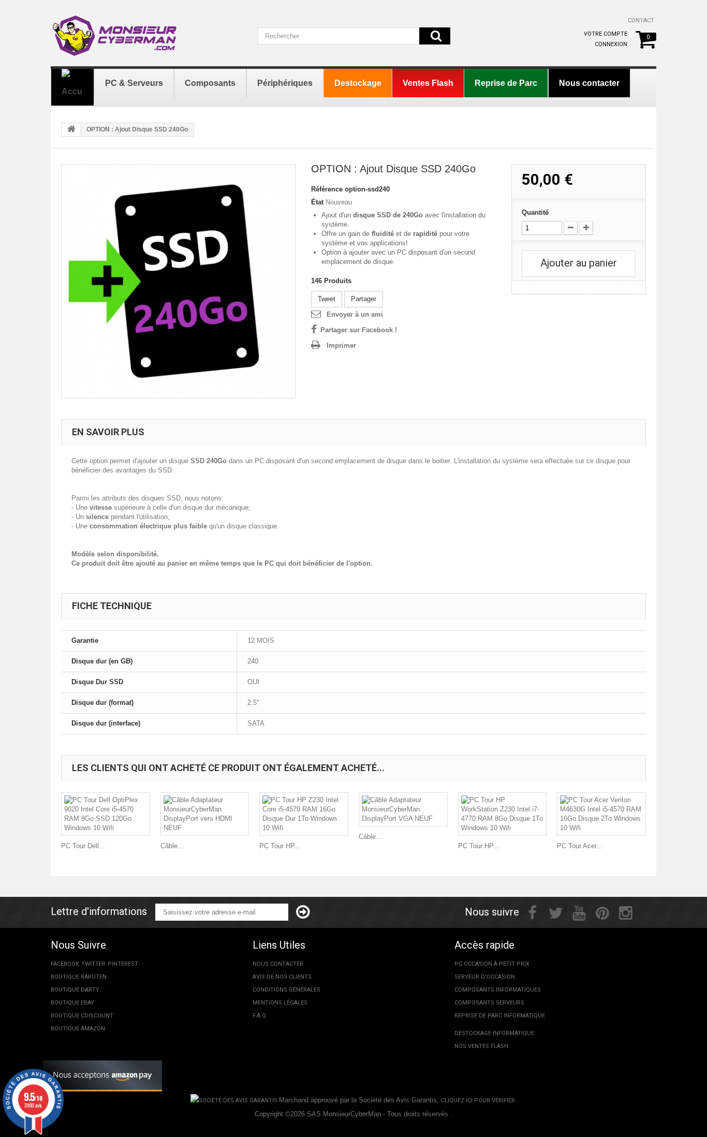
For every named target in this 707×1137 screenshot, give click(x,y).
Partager (363, 299)
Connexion (611, 44)
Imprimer (341, 345)
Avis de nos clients (282, 976)
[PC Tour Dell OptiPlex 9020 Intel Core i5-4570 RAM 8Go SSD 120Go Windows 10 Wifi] (105, 814)
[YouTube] (579, 912)
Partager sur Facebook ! (358, 330)
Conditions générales (286, 989)
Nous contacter (278, 964)
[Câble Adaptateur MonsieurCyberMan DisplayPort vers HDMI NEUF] (204, 814)
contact (641, 20)
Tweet (326, 299)
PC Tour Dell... (83, 846)
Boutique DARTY (75, 989)
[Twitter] (556, 912)
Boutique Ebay (72, 1002)
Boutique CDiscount (82, 1015)
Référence (327, 189)
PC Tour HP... (279, 846)
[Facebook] (532, 912)
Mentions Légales (280, 1002)
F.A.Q (259, 1015)
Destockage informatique (494, 1033)
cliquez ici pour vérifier (478, 1100)
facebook (65, 964)
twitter (93, 964)
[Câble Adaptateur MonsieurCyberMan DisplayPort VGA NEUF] (403, 809)
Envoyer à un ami (355, 314)
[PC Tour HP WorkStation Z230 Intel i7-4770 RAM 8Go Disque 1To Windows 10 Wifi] (502, 814)
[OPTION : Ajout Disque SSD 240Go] (178, 281)
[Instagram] (625, 912)
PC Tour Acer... (579, 846)
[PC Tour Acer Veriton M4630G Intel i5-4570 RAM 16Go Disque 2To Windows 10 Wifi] (601, 814)
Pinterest (123, 964)
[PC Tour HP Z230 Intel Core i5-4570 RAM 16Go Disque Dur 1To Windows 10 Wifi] (303, 814)
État (317, 202)
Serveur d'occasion (484, 976)
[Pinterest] (602, 912)
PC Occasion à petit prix (491, 964)
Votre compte (605, 34)
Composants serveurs (489, 1002)
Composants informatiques (497, 989)
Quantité (535, 212)
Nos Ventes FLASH (481, 1046)
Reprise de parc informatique (499, 1015)
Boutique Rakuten (79, 976)
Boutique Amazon (78, 1028)
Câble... (172, 846)
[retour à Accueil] (71, 130)
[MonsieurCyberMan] (115, 30)
